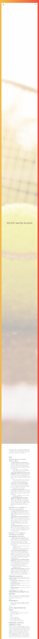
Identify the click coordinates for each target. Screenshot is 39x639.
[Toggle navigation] (36, 5)
